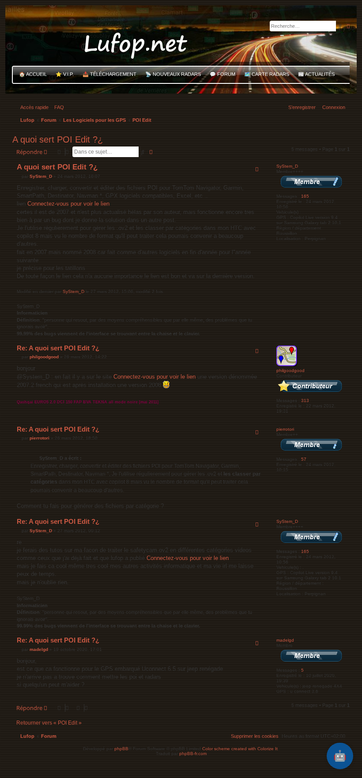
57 (303, 459)
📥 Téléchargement (109, 74)
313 (305, 400)
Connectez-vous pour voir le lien (68, 203)
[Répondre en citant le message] (256, 169)
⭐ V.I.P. (65, 74)
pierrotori (285, 429)
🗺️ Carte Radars (266, 74)
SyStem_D (287, 166)
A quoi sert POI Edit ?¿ (57, 139)
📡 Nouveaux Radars (173, 74)
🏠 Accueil (33, 74)
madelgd (285, 640)
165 (305, 196)
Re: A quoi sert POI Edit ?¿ (58, 348)
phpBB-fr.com (193, 753)
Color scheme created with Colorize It (240, 748)
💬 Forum (222, 74)
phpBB (121, 748)
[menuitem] (57, 107)
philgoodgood (290, 370)
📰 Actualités (316, 74)
